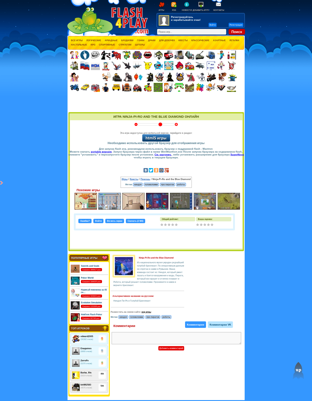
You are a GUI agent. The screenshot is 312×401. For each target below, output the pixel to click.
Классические (200, 40)
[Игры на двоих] (74, 55)
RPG (93, 45)
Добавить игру (201, 10)
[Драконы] (221, 76)
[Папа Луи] (106, 76)
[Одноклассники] (156, 170)
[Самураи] (190, 76)
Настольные (79, 45)
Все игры (77, 40)
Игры (161, 10)
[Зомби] (189, 55)
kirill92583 (86, 384)
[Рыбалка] (158, 55)
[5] (212, 225)
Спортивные (107, 45)
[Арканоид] (179, 87)
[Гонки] (168, 55)
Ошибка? (85, 221)
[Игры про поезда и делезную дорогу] (147, 87)
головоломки (151, 184)
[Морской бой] (210, 65)
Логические (93, 40)
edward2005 (87, 336)
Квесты (183, 40)
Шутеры (140, 45)
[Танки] (200, 55)
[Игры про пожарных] (95, 87)
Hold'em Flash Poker (91, 314)
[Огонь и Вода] (138, 76)
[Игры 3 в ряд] (137, 55)
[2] (201, 225)
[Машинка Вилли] (189, 65)
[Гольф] (231, 87)
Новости (187, 10)
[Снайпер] (127, 76)
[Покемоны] (147, 65)
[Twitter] (151, 170)
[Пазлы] (200, 87)
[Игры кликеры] (84, 55)
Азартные (219, 40)
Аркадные (111, 40)
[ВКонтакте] (146, 170)
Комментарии (195, 324)
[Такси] (84, 87)
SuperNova (237, 154)
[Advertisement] (156, 102)
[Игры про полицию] (105, 87)
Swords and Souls (90, 266)
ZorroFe (85, 360)
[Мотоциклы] (74, 87)
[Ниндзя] (169, 76)
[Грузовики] (210, 55)
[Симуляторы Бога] (168, 65)
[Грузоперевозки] (179, 55)
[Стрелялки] (117, 76)
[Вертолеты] (200, 65)
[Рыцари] (211, 76)
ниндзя (138, 184)
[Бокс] (105, 55)
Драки (151, 40)
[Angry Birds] (179, 65)
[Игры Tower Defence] (189, 87)
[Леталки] (126, 65)
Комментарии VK (220, 324)
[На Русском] (84, 65)
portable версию (101, 151)
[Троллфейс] (95, 55)
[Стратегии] (231, 65)
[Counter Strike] (148, 76)
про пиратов (167, 184)
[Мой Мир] (161, 170)
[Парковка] (231, 55)
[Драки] (116, 65)
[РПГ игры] (168, 87)
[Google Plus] (166, 170)
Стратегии (125, 45)
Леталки (234, 40)
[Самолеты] (137, 65)
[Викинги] (180, 76)
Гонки (140, 40)
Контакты (218, 10)
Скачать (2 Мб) (135, 221)
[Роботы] (200, 76)
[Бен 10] (74, 65)
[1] (198, 225)
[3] (205, 225)
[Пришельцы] (232, 76)
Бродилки (127, 40)
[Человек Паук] (116, 55)
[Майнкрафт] (221, 55)
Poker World (87, 278)
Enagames (86, 348)
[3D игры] (158, 65)
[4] (209, 225)
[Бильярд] (221, 87)
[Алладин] (74, 76)
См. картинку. (163, 154)
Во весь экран (114, 221)
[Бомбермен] (221, 65)
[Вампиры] (147, 55)
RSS (174, 10)
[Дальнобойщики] (126, 87)
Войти (98, 221)
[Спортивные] (210, 87)
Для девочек (167, 40)
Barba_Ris (86, 372)
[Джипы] (137, 87)
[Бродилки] (158, 87)
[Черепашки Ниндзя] (126, 55)
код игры (146, 312)
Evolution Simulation (91, 302)
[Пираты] (159, 76)
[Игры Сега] (95, 66)
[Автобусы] (116, 87)
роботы (181, 184)
